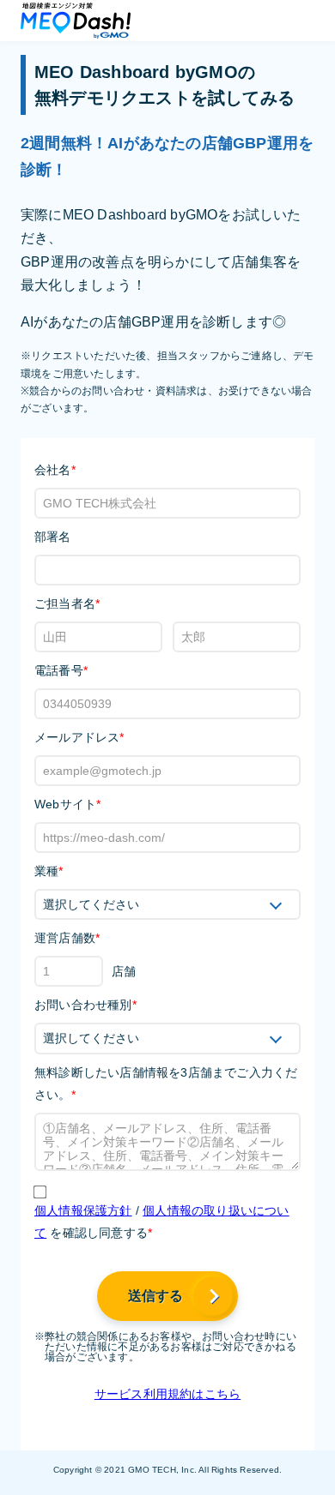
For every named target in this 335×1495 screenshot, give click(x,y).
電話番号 (61, 670)
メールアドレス (79, 737)
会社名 (55, 470)
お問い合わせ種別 (85, 1005)
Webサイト (67, 804)
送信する (155, 1295)
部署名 (52, 536)
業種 (49, 871)
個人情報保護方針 (83, 1210)
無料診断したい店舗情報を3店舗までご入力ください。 (165, 1084)
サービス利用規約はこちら (167, 1394)
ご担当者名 (67, 603)
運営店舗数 (67, 938)
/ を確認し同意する (161, 1222)
